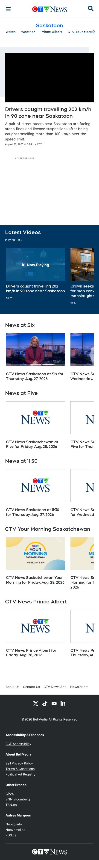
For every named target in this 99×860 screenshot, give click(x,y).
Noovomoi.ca (15, 830)
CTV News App (55, 687)
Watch (11, 32)
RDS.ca (11, 835)
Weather (28, 32)
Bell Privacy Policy (19, 763)
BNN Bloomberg (18, 799)
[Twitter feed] (35, 703)
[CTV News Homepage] (49, 9)
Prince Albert (51, 32)
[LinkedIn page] (63, 703)
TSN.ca (11, 805)
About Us (12, 687)
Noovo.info (14, 824)
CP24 (10, 794)
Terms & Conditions (20, 769)
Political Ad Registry (20, 774)
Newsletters (79, 687)
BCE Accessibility (18, 744)
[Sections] (8, 9)
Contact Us (31, 687)
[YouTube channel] (54, 703)
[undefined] (35, 274)
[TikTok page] (45, 703)
